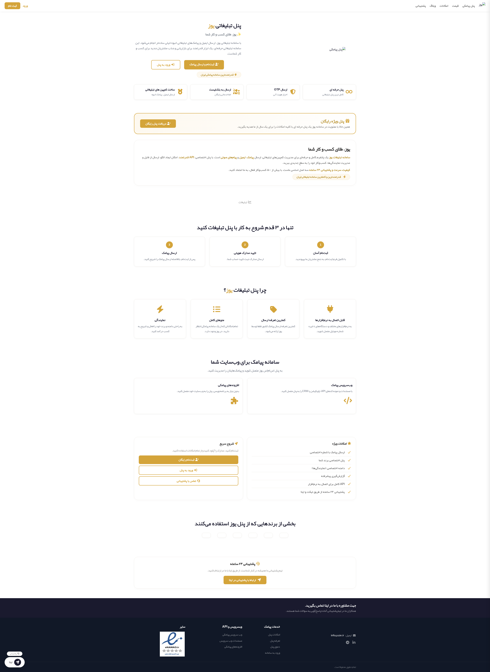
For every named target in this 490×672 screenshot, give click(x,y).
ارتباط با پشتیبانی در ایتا (242, 580)
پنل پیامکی (468, 6)
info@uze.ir (337, 635)
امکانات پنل (274, 634)
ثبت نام (12, 6)
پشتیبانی (421, 6)
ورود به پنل (164, 65)
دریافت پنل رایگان (156, 123)
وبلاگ (433, 6)
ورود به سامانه (272, 652)
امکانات (444, 6)
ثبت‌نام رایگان (187, 460)
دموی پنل (275, 646)
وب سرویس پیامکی (232, 634)
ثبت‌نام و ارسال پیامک (202, 64)
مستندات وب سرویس (231, 640)
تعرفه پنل (275, 640)
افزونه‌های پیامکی (233, 646)
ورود (25, 5)
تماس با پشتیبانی (187, 481)
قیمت (455, 6)
